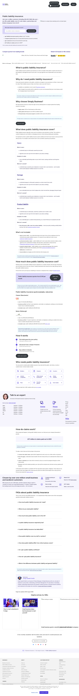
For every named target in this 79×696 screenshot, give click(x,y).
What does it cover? (46, 63)
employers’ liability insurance (26, 238)
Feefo (71, 479)
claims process (29, 472)
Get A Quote (65, 4)
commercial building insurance (48, 247)
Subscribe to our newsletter (39, 640)
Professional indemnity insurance (27, 244)
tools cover (47, 323)
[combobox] (15, 30)
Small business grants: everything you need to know (56, 627)
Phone (55, 407)
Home (23, 650)
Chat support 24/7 (54, 6)
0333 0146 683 (54, 3)
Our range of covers (40, 650)
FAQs (67, 419)
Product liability (22, 204)
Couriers (55, 371)
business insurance (40, 87)
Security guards (38, 383)
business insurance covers (34, 227)
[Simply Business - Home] (5, 4)
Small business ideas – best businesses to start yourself (29, 611)
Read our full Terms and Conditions (39, 257)
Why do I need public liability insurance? (33, 63)
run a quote (38, 387)
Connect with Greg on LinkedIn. (45, 586)
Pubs (21, 382)
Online (42, 407)
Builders (22, 371)
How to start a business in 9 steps (11, 610)
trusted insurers (56, 270)
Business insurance (30, 650)
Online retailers (55, 377)
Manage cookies (34, 692)
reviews (74, 479)
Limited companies (22, 377)
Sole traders (56, 382)
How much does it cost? (55, 63)
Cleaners (39, 371)
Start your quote (31, 30)
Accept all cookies (44, 692)
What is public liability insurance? (18, 63)
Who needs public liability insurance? (68, 63)
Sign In (73, 4)
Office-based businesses (40, 377)
